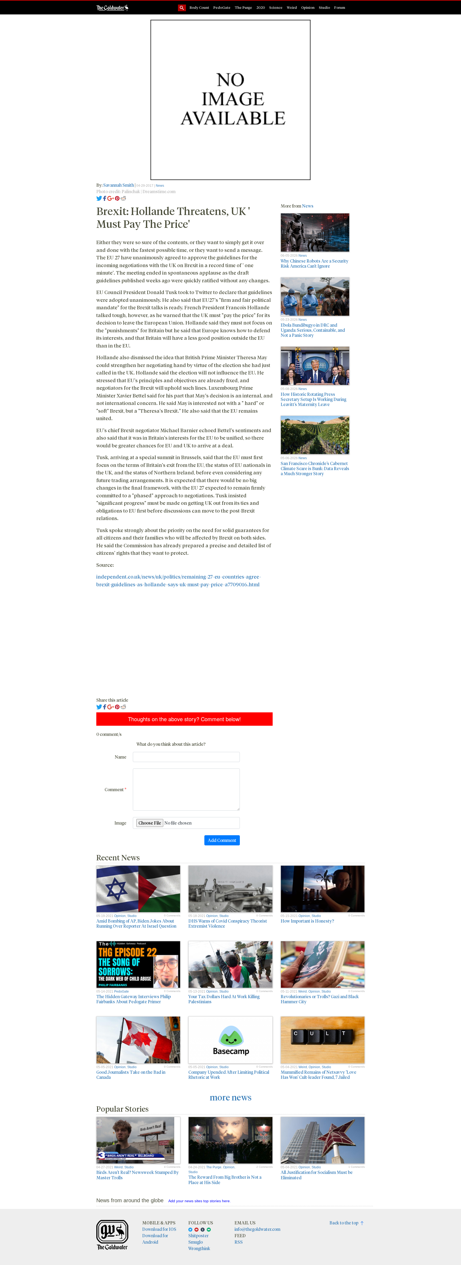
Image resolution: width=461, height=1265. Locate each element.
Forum (339, 7)
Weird (292, 7)
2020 (260, 7)
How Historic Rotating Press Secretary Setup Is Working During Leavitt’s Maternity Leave (313, 399)
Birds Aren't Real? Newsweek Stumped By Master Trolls (137, 1174)
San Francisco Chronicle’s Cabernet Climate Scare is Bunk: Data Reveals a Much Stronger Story (315, 468)
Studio (324, 7)
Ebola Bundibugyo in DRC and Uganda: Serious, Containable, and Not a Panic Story (313, 330)
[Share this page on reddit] (123, 198)
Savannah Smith (118, 185)
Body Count (199, 7)
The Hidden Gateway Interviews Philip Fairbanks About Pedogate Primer (133, 999)
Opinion (308, 7)
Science (276, 7)
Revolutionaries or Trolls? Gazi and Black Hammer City (320, 999)
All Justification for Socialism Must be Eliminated (317, 1174)
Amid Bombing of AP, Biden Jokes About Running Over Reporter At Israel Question (136, 923)
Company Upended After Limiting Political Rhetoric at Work (228, 1074)
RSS (239, 1242)
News (160, 186)
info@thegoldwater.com (257, 1229)
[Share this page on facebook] (104, 198)
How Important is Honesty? (307, 921)
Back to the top (345, 1222)
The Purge (243, 7)
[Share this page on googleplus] (110, 198)
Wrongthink (199, 1248)
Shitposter (198, 1235)
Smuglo (195, 1242)
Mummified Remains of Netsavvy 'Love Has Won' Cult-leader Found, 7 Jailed (318, 1074)
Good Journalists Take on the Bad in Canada (130, 1074)
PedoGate (221, 7)
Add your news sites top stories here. (199, 1201)
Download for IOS (159, 1229)
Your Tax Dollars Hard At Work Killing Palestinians (224, 999)
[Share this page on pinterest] (117, 198)
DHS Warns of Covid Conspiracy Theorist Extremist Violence (227, 923)
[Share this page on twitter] (99, 198)
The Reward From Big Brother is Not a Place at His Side (224, 1179)
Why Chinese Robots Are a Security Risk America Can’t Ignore (314, 263)
